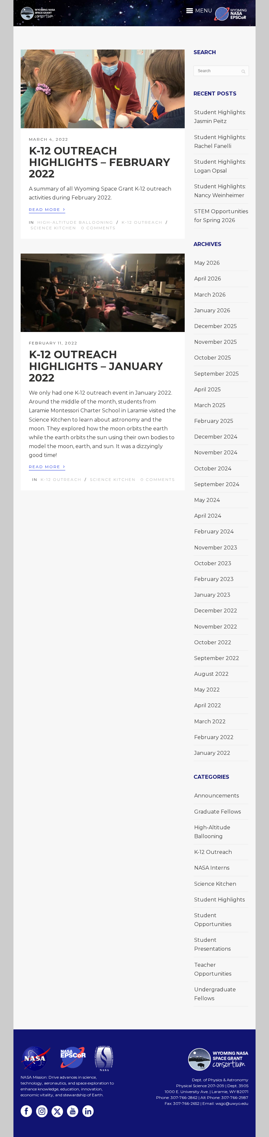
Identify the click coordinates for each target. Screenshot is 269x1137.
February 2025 (213, 421)
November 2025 (215, 342)
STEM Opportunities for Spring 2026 (221, 215)
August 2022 (211, 674)
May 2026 (206, 263)
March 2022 (210, 721)
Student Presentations (212, 944)
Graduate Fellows (217, 812)
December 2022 (215, 611)
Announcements (216, 796)
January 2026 (212, 310)
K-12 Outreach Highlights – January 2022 (96, 366)
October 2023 (212, 563)
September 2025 (216, 374)
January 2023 (212, 595)
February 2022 (214, 737)
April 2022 (207, 705)
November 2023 (215, 548)
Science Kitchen (53, 227)
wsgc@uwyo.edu (232, 1103)
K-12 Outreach (142, 222)
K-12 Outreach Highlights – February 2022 (99, 162)
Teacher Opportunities (212, 969)
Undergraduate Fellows (215, 994)
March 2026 (209, 295)
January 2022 (212, 753)
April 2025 (207, 389)
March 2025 (209, 405)
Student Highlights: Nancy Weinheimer (220, 190)
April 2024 (207, 516)
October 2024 (212, 468)
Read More (47, 209)
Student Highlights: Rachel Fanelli (220, 141)
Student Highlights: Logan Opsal (220, 166)
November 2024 (215, 452)
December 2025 (215, 326)
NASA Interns (211, 868)
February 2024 (214, 531)
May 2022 (207, 690)
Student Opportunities (212, 919)
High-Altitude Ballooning (75, 222)
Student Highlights (219, 900)
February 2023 (214, 579)
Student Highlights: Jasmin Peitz (220, 116)
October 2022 (212, 642)
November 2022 (215, 627)
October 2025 (212, 358)
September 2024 (216, 484)
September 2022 (216, 658)
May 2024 (207, 500)
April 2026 (207, 279)
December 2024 (215, 437)
